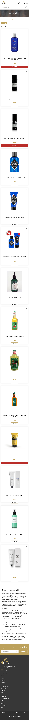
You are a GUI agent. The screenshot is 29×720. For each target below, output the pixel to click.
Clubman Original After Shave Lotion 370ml (14, 336)
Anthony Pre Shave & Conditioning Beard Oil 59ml (14, 138)
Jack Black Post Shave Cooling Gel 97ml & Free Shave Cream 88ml (14, 257)
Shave (6, 19)
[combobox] (14, 7)
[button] (26, 30)
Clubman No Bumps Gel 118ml (14, 297)
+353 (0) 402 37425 (9, 667)
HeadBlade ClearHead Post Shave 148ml (14, 456)
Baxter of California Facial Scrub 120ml (14, 495)
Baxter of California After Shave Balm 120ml (14, 574)
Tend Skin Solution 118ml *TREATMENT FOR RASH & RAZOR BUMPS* (14, 59)
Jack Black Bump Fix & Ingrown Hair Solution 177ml (14, 177)
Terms (14, 714)
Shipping (3, 690)
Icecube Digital (17, 716)
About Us (3, 678)
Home (2, 19)
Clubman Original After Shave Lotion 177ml (14, 376)
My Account (3, 688)
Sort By (17, 22)
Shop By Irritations (13, 19)
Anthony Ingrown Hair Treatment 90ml (14, 99)
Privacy (25, 712)
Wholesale (3, 680)
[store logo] (4, 3)
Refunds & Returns (5, 692)
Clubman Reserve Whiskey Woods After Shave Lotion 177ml (14, 416)
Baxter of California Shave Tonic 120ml (14, 534)
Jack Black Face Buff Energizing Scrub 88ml (14, 217)
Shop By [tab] (4, 23)
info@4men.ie (7, 670)
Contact (3, 682)
